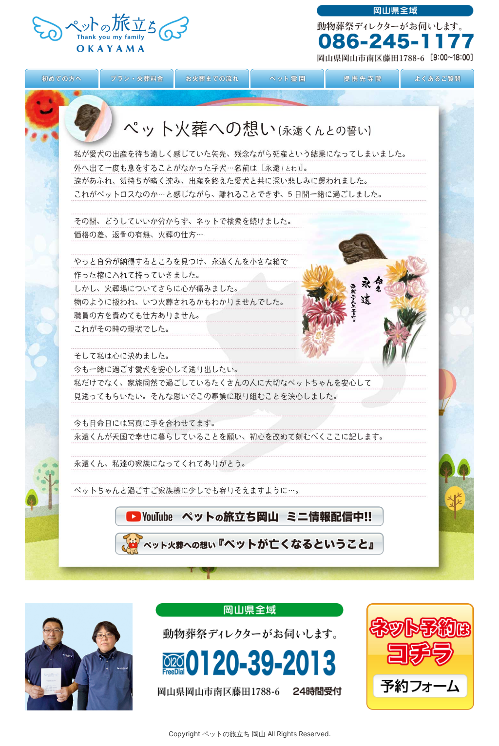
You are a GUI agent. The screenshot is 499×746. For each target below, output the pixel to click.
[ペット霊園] (287, 85)
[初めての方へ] (61, 85)
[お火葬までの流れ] (212, 85)
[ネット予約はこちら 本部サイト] (420, 707)
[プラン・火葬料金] (136, 85)
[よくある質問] (437, 85)
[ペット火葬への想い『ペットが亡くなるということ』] (249, 552)
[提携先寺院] (362, 85)
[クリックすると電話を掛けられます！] (395, 59)
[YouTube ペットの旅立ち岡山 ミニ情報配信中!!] (249, 523)
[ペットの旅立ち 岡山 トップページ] (115, 54)
